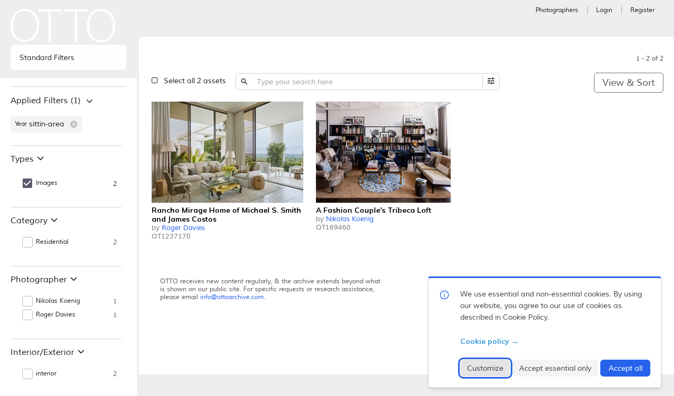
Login (604, 10)
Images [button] (46, 183)
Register (642, 10)
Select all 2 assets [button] (195, 80)
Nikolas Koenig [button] (58, 301)
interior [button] (46, 374)
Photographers (557, 10)
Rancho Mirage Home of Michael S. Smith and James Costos (226, 214)
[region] (68, 115)
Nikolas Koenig (350, 219)
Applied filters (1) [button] (46, 100)
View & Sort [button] (628, 82)
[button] (73, 124)
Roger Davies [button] (55, 315)
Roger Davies (183, 228)
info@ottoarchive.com (232, 297)
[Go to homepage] (63, 25)
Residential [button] (52, 242)
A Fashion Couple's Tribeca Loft (373, 210)
